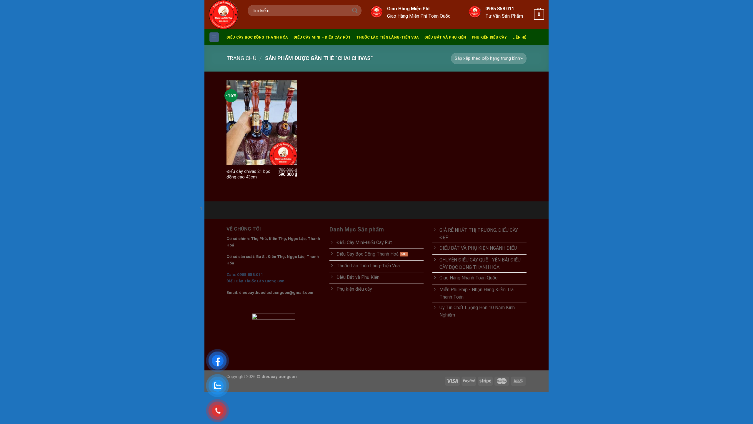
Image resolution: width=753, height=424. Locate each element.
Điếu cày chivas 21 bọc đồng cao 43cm (248, 174)
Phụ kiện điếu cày (489, 37)
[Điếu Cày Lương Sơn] (224, 14)
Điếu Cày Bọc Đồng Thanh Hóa (257, 37)
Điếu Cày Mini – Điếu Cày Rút (322, 37)
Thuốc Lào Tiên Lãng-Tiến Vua (387, 37)
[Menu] (214, 37)
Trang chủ (241, 58)
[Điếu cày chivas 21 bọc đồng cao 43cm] (261, 122)
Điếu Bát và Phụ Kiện (445, 37)
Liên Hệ (519, 37)
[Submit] (355, 10)
